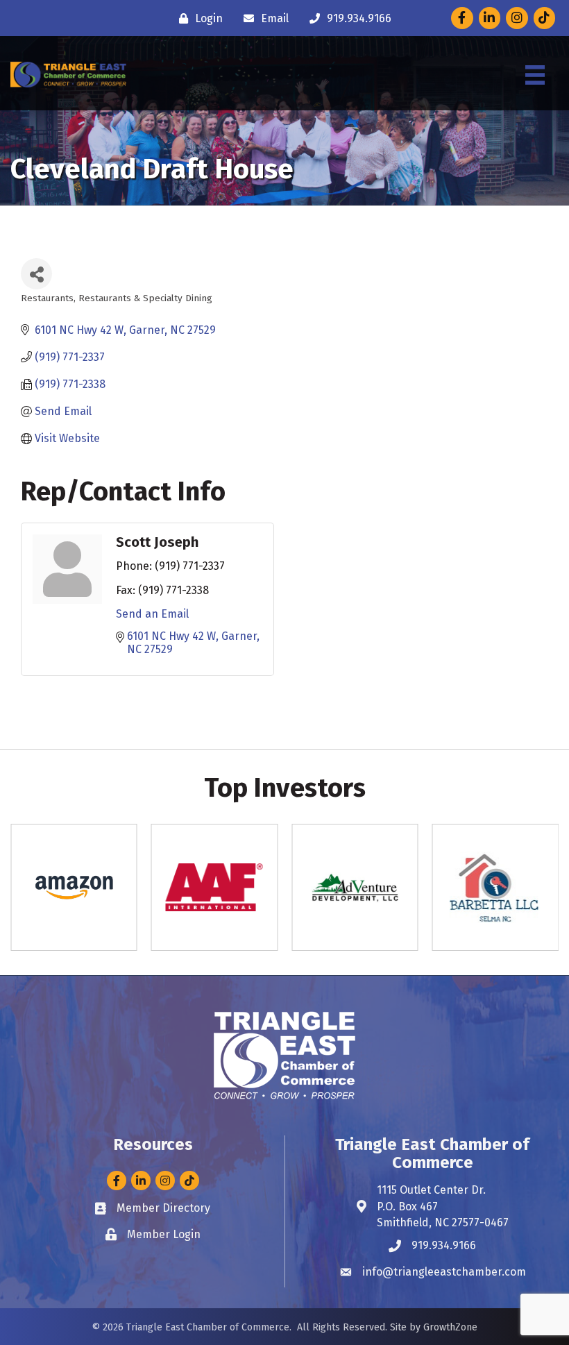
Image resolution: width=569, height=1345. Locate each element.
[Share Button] (36, 273)
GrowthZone (450, 1327)
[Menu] (535, 75)
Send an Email (152, 613)
